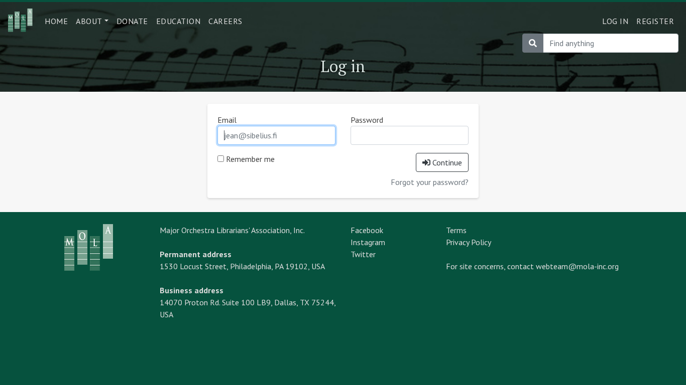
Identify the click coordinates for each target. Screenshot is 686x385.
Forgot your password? (430, 182)
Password (367, 120)
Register (655, 21)
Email (227, 120)
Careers (225, 21)
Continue (446, 162)
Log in (615, 21)
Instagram (368, 242)
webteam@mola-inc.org (577, 266)
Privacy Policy (468, 242)
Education (178, 21)
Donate (132, 21)
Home (56, 21)
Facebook (367, 230)
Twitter (363, 254)
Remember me (249, 159)
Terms (456, 230)
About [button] (89, 21)
